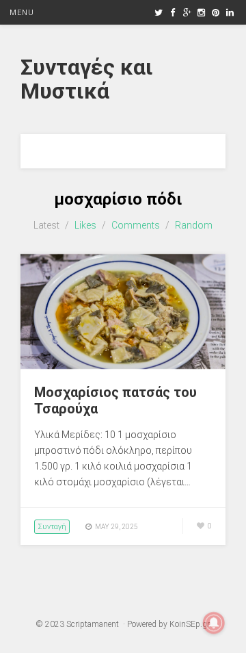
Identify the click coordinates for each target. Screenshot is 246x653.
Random (194, 225)
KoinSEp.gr (189, 624)
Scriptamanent (92, 624)
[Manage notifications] (214, 623)
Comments (135, 225)
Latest (46, 225)
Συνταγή (52, 526)
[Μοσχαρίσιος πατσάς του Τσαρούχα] (123, 365)
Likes (85, 225)
